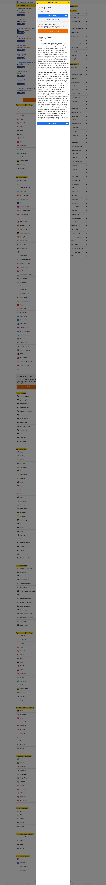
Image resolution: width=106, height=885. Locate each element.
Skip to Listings (52, 19)
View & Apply (52, 16)
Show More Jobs (53, 31)
